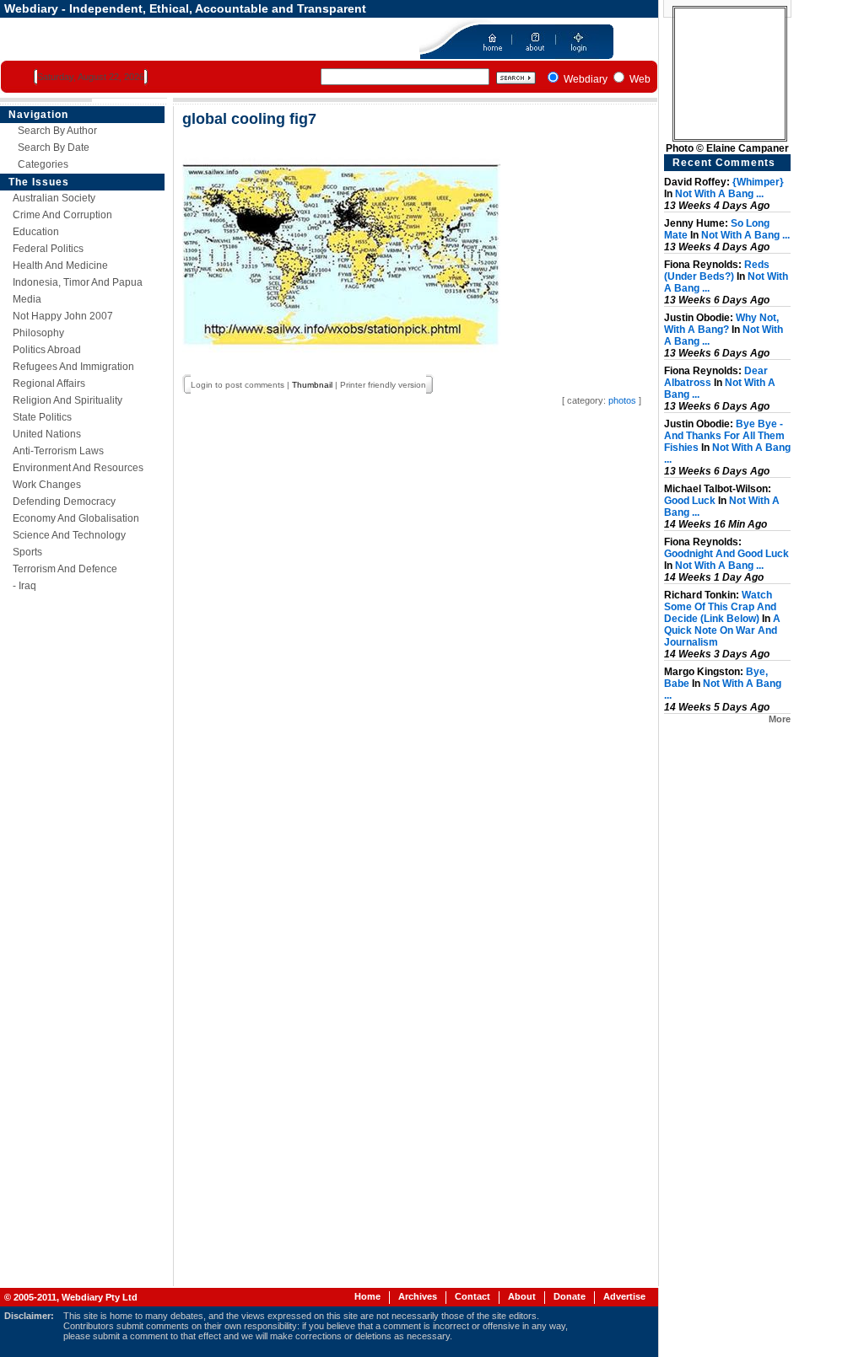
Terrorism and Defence (65, 569)
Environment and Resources (78, 468)
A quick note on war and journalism (722, 630)
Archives (417, 1296)
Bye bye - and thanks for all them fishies (724, 435)
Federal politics (48, 249)
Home (367, 1296)
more (780, 719)
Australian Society (54, 198)
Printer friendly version (383, 384)
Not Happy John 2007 (63, 316)
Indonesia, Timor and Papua (78, 282)
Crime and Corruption (62, 215)
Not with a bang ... (719, 194)
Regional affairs (49, 383)
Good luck (690, 501)
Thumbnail (312, 384)
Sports (27, 552)
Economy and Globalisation (76, 518)
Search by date (53, 147)
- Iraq (24, 586)
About (522, 1296)
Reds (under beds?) (717, 270)
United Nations (47, 434)
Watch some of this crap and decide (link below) (720, 607)
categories (43, 164)
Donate (570, 1296)
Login (202, 384)
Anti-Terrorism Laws (58, 451)
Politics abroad (47, 350)
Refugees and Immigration (73, 367)
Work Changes (47, 485)
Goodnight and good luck (726, 554)
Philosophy (38, 333)
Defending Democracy (64, 501)
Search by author (57, 131)
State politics (42, 417)
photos (622, 400)
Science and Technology (69, 535)
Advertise (624, 1296)
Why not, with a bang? (721, 323)
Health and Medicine (60, 265)
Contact (472, 1296)
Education (36, 232)
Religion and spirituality (67, 400)
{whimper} (758, 182)
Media (27, 299)
